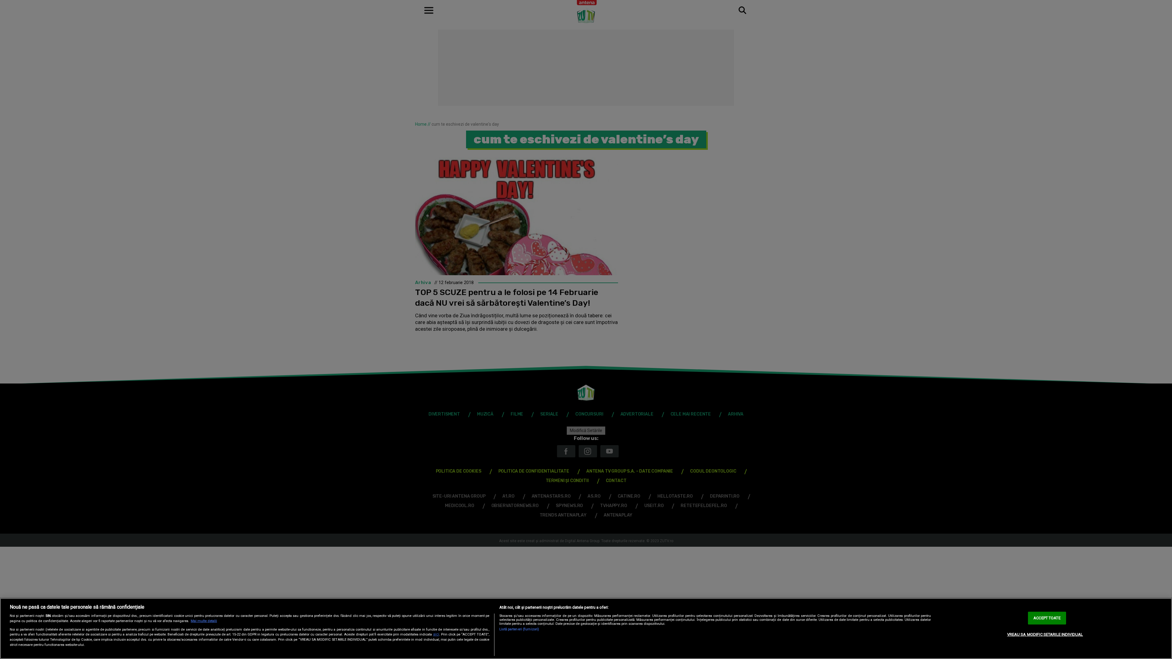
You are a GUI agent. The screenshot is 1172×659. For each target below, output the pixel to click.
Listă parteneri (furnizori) (519, 629)
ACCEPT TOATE (1047, 618)
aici (436, 634)
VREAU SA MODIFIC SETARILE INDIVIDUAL (1045, 634)
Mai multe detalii (204, 621)
